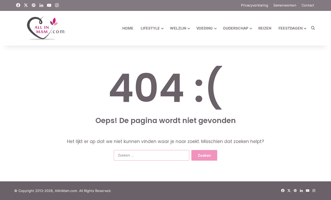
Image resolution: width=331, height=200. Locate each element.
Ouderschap (235, 28)
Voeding (204, 28)
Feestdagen (291, 28)
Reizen (264, 28)
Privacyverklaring (254, 5)
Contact (308, 5)
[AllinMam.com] (39, 28)
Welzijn (178, 28)
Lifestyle (150, 28)
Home (127, 28)
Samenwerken (284, 5)
